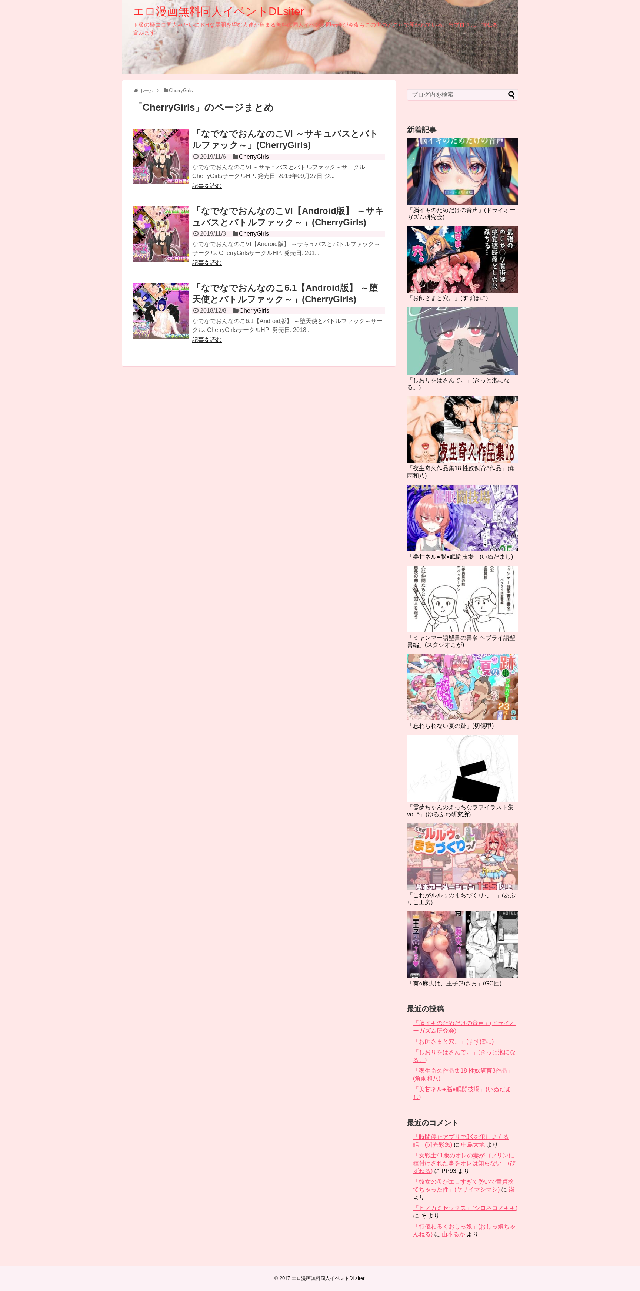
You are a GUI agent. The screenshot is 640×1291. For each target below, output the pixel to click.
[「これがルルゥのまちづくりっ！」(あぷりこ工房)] (462, 856)
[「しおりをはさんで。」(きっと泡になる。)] (462, 341)
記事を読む (207, 186)
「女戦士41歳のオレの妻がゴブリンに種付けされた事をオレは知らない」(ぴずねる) (464, 1163)
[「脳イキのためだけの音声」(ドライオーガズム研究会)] (462, 171)
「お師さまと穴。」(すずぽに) (447, 298)
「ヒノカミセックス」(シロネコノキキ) (465, 1208)
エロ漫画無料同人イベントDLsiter (218, 11)
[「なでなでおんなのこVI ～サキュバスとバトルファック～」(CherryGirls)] (161, 156)
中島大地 (473, 1145)
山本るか (453, 1234)
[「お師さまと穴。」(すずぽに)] (462, 259)
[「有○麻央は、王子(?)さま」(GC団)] (462, 944)
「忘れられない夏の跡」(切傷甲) (450, 726)
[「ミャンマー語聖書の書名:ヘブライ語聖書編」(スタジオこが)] (462, 599)
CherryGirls (254, 157)
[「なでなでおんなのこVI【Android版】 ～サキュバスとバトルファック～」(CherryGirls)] (161, 234)
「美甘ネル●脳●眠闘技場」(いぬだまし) (460, 557)
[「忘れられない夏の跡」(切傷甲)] (462, 687)
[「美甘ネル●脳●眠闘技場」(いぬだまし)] (462, 518)
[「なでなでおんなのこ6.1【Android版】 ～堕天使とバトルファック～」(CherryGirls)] (161, 311)
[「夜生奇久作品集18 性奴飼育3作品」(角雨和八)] (462, 429)
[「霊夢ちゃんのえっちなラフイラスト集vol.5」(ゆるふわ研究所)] (462, 768)
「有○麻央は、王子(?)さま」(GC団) (454, 983)
